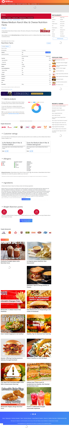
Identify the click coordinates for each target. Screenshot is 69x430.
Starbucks (62, 31)
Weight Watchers (22, 17)
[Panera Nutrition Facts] (27, 233)
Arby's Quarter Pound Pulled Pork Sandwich (59, 120)
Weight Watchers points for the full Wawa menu (26, 220)
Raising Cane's (62, 29)
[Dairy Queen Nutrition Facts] (33, 127)
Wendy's (53, 35)
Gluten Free (24, 4)
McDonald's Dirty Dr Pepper (57, 108)
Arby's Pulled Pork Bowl (56, 115)
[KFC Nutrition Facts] (39, 127)
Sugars (3, 72)
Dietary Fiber (4, 70)
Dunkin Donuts (54, 23)
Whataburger (62, 35)
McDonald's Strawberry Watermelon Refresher (58, 111)
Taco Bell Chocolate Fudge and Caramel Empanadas (59, 131)
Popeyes (53, 29)
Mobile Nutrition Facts (62, 418)
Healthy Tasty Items (53, 418)
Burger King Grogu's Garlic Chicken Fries (59, 122)
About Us (46, 418)
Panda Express (54, 27)
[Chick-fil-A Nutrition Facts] (9, 127)
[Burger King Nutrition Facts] (9, 233)
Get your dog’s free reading (37, 93)
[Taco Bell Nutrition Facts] (3, 233)
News (29, 4)
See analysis (48, 52)
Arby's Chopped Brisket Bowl (57, 113)
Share (4, 28)
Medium (5, 46)
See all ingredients (26, 199)
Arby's (53, 17)
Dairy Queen (62, 21)
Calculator (9, 17)
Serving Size (3, 50)
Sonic (53, 31)
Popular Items (30, 17)
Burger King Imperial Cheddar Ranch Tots (59, 124)
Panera (61, 27)
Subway (53, 33)
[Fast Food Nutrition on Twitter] (35, 414)
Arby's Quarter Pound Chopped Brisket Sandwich (58, 118)
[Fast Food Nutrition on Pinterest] (33, 414)
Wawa (11, 89)
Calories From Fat (4, 54)
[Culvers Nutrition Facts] (45, 233)
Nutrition (4, 17)
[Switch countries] (38, 4)
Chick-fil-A (53, 19)
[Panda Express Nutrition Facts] (21, 127)
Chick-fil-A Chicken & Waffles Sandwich (59, 105)
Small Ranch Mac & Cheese (13, 113)
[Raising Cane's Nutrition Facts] (39, 233)
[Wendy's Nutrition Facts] (3, 127)
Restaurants (3, 4)
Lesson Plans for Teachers (37, 418)
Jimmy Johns (62, 23)
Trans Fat (4, 62)
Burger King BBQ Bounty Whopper (58, 126)
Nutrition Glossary (27, 418)
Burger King (62, 17)
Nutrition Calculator (11, 4)
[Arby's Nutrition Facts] (15, 233)
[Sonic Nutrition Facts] (27, 127)
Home (3, 418)
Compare (48, 43)
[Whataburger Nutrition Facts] (45, 127)
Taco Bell (61, 33)
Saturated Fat (4, 60)
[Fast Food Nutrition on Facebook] (31, 414)
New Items (19, 4)
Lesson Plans (34, 4)
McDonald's (62, 25)
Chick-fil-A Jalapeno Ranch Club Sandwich (59, 128)
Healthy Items (15, 17)
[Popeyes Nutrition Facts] (33, 233)
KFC (52, 25)
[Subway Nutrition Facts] (15, 127)
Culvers (53, 21)
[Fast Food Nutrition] (7, 1)
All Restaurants (60, 38)
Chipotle (61, 19)
